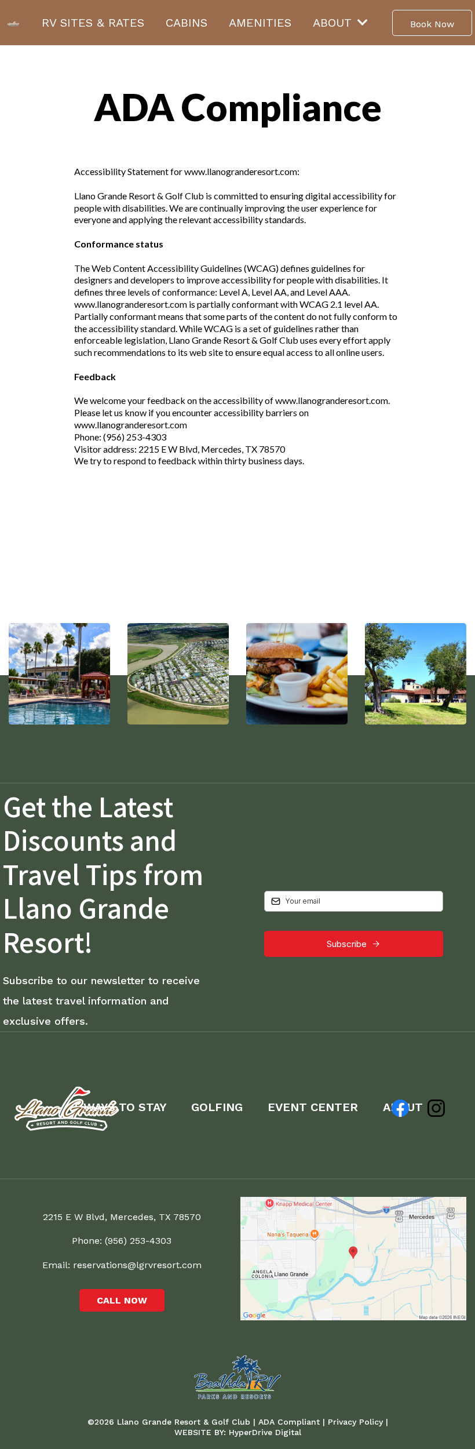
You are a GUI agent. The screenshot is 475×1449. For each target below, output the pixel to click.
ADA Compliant (289, 1421)
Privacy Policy (357, 1421)
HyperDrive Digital (265, 1432)
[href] (353, 1258)
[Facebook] (400, 1108)
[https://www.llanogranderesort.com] (13, 22)
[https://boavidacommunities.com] (237, 1377)
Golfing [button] (218, 1107)
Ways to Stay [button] (126, 1107)
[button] (361, 23)
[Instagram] (436, 1108)
